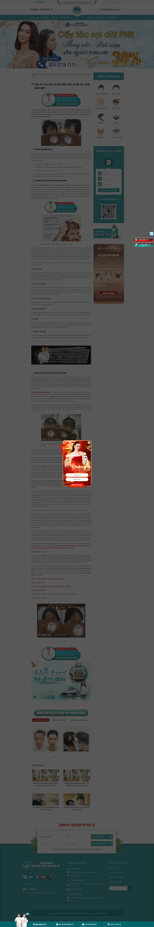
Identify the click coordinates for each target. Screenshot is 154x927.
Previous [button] (35, 622)
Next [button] (87, 622)
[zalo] (151, 234)
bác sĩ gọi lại (116, 924)
